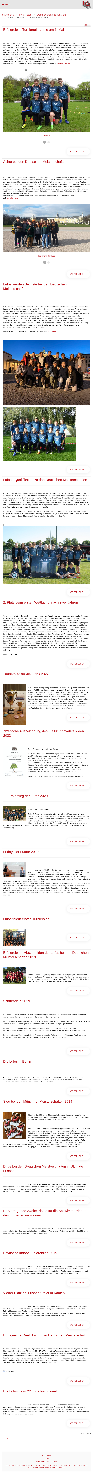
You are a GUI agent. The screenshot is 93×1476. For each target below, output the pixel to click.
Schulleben (25, 15)
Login (46, 1458)
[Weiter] (11, 1438)
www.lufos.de (64, 64)
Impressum (46, 1455)
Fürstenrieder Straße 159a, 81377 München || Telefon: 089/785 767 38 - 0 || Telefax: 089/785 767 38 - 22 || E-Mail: (46, 1466)
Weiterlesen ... (78, 151)
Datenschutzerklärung (46, 1462)
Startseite (8, 15)
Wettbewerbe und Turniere (51, 15)
